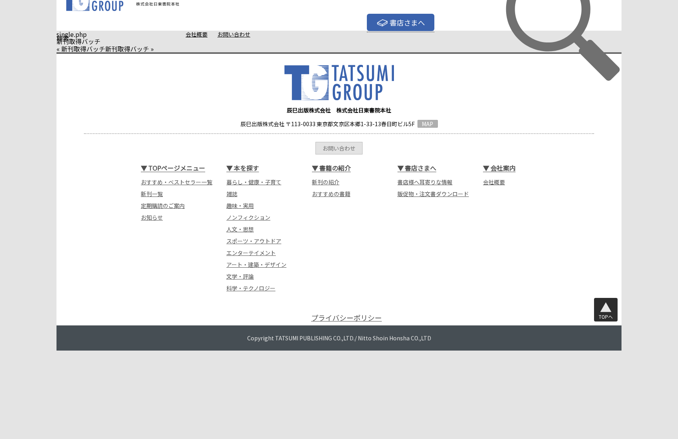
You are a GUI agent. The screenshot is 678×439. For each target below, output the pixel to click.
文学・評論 (240, 276)
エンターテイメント (251, 253)
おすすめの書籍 (331, 194)
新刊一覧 (152, 194)
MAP (427, 124)
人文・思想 (240, 229)
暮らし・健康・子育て (253, 182)
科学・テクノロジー (250, 288)
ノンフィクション (248, 217)
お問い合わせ (233, 34)
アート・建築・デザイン (256, 264)
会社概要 (197, 34)
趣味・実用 (240, 205)
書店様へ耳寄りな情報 (424, 182)
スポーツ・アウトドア (253, 241)
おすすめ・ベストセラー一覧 (176, 182)
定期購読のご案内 (163, 205)
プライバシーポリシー (346, 318)
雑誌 (231, 194)
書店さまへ (407, 22)
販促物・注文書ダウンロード (433, 194)
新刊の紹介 (325, 182)
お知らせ (152, 217)
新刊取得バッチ (83, 48)
